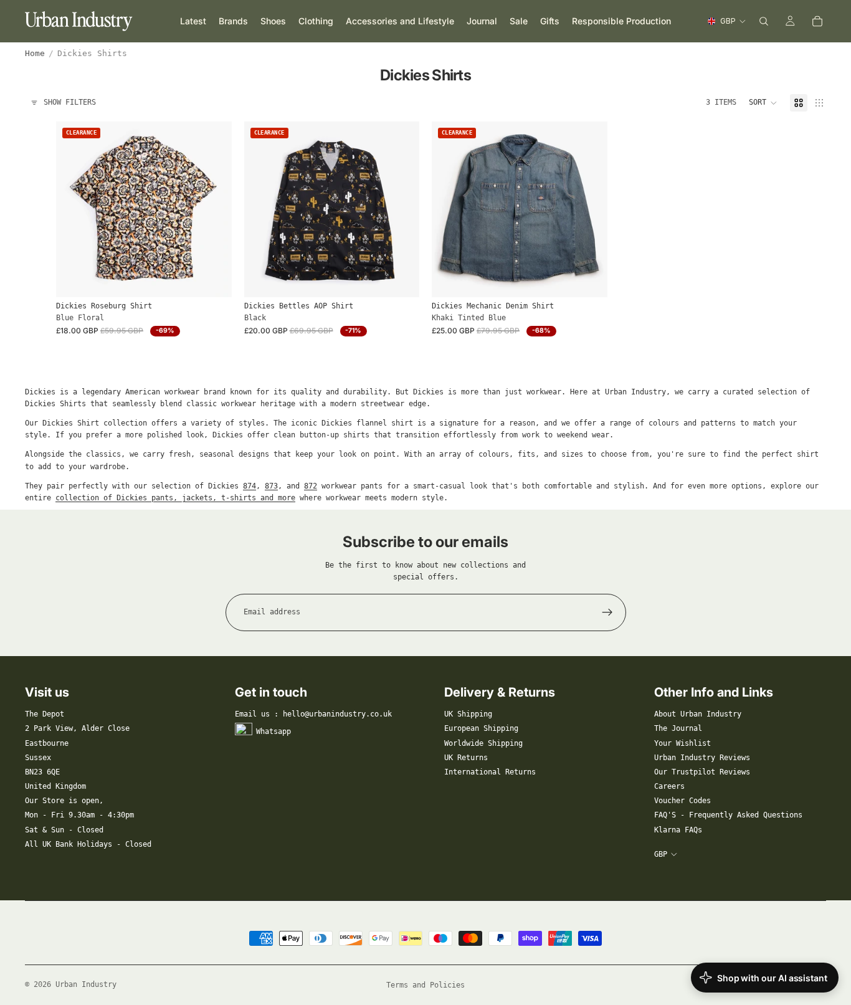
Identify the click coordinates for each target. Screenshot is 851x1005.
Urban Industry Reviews (702, 757)
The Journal (678, 728)
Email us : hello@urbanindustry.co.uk (313, 714)
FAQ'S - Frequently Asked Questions (728, 815)
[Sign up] (607, 612)
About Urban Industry (697, 714)
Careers (669, 786)
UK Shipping (468, 714)
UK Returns (466, 757)
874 (249, 486)
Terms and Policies (425, 985)
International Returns (490, 772)
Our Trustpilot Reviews (702, 772)
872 (310, 486)
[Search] (763, 21)
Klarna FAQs (678, 830)
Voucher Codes (682, 800)
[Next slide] (213, 209)
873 (271, 486)
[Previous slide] (74, 209)
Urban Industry (85, 984)
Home (35, 53)
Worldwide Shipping (483, 743)
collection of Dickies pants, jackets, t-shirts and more (175, 497)
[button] (763, 103)
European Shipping (481, 728)
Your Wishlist (682, 743)
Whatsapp (273, 731)
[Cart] (817, 21)
